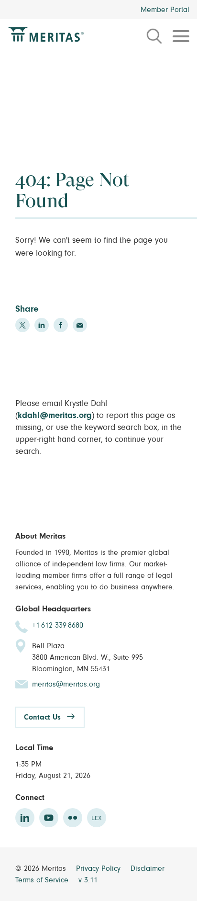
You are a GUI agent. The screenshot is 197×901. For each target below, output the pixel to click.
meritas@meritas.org (66, 684)
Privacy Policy (99, 868)
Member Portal (165, 9)
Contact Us (42, 717)
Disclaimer (147, 868)
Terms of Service (43, 880)
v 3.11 (88, 880)
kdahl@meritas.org (55, 415)
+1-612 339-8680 (57, 625)
